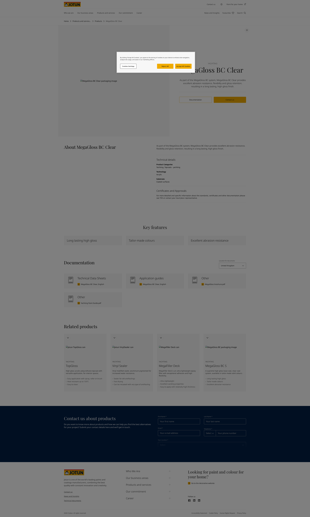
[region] (155, 62)
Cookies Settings (128, 66)
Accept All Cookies (183, 66)
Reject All (165, 66)
